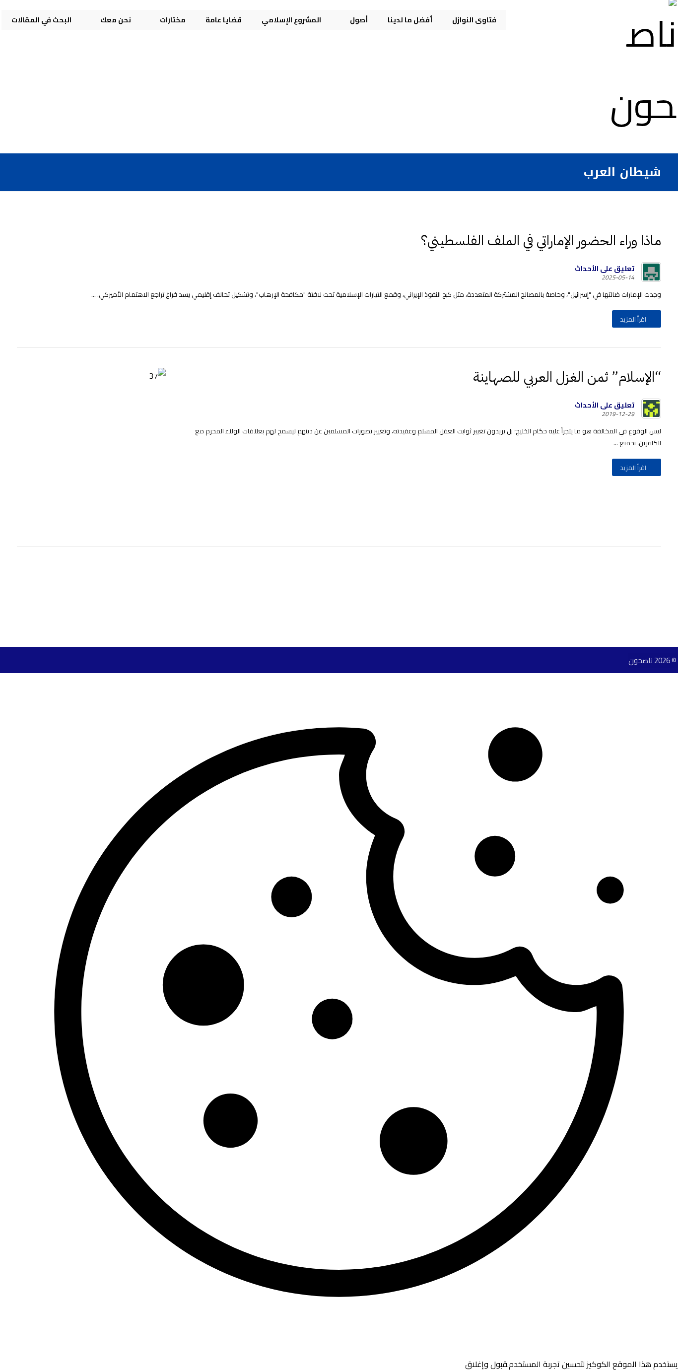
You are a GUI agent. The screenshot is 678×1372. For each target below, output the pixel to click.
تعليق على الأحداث (604, 269)
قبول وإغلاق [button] (486, 1364)
